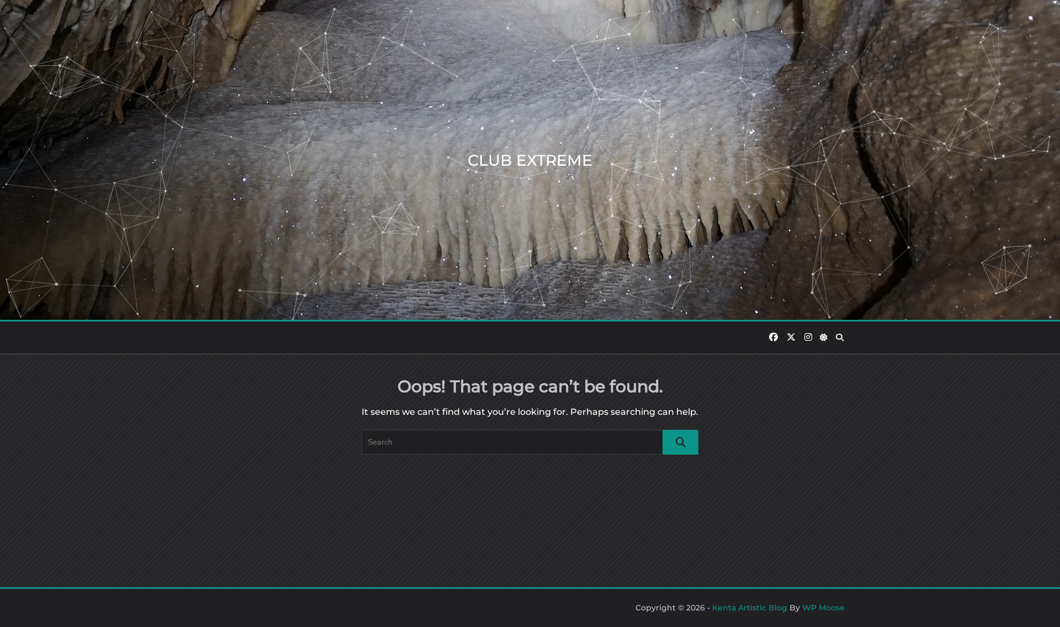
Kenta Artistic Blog (749, 607)
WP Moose (823, 607)
